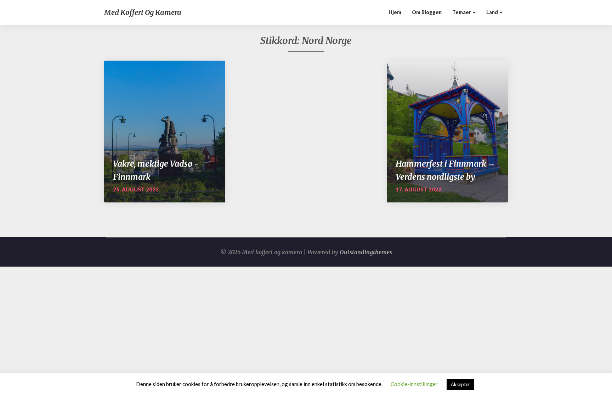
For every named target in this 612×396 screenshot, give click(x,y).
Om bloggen (427, 12)
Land (492, 12)
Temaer (462, 12)
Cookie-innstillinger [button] (414, 384)
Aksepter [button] (460, 384)
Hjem (395, 12)
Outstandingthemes (366, 252)
